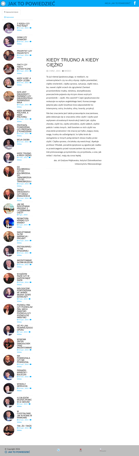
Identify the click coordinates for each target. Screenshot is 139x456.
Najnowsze (10, 17)
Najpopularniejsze (11, 12)
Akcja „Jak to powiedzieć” (118, 3)
